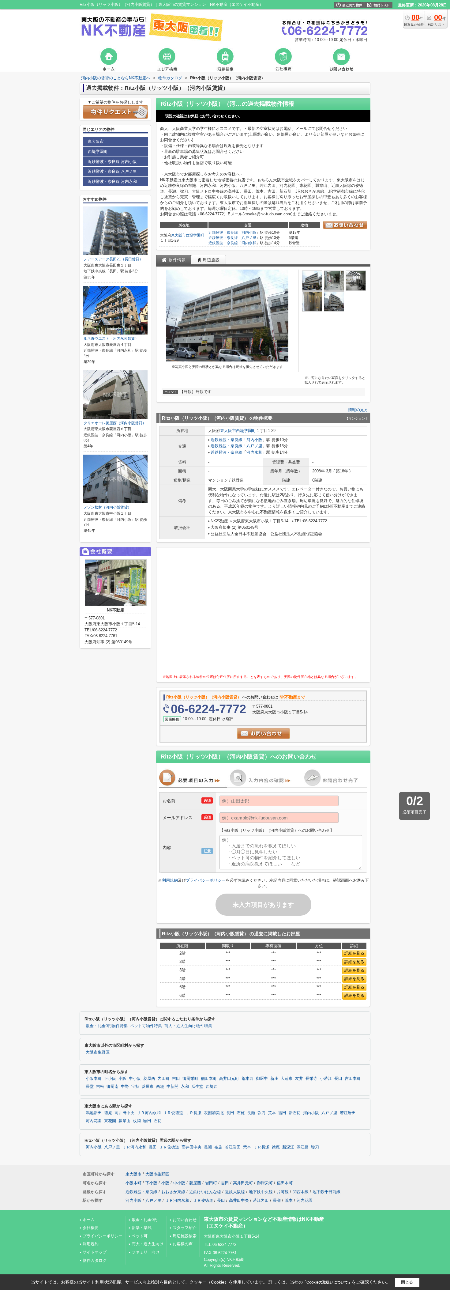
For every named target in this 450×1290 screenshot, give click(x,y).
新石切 (295, 1113)
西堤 (160, 1086)
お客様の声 (183, 1244)
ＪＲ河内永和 (149, 1113)
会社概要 (91, 1227)
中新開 (172, 1086)
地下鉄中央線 (261, 1192)
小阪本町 (94, 1078)
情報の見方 (358, 409)
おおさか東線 (173, 1192)
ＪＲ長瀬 (193, 1113)
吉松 (100, 1086)
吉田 (176, 1078)
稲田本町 (209, 1078)
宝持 (135, 1086)
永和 (185, 1086)
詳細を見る (354, 953)
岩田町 (164, 1078)
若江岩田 (348, 1113)
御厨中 (262, 1078)
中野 (125, 1086)
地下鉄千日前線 (326, 1192)
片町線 (283, 1192)
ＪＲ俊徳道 (173, 1113)
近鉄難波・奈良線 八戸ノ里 (112, 171)
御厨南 (112, 1086)
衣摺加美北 (214, 1113)
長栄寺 (311, 1078)
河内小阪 (249, 232)
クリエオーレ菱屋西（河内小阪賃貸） (115, 423)
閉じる (407, 1282)
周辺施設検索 (185, 1236)
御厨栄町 (190, 1078)
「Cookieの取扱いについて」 (327, 1282)
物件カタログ (95, 1260)
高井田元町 (229, 1078)
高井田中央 (124, 1113)
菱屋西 (149, 1078)
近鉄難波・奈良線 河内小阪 (112, 161)
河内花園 (94, 1121)
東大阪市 (178, 235)
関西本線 (301, 1192)
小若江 (326, 1078)
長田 (338, 1078)
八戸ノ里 (249, 238)
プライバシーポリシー (206, 880)
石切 (158, 1121)
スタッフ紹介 (185, 1227)
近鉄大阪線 (235, 1192)
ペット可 (140, 1236)
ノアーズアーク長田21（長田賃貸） (113, 259)
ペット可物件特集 (146, 1026)
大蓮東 (287, 1078)
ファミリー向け (145, 1252)
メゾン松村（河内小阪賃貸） (107, 507)
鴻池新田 (94, 1113)
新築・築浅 (142, 1227)
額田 (147, 1121)
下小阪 (110, 1078)
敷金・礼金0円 (145, 1219)
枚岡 (137, 1121)
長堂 (90, 1086)
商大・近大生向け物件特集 (188, 1026)
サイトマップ (95, 1252)
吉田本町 (353, 1078)
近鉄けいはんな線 (205, 1192)
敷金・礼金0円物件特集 (107, 1026)
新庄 (274, 1078)
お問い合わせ (185, 1219)
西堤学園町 (195, 235)
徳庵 (108, 1113)
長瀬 (251, 1113)
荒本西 (247, 1078)
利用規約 (170, 880)
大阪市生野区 (98, 1052)
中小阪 (135, 1078)
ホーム (89, 1219)
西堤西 (212, 1086)
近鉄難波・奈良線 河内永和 (112, 181)
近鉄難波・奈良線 (223, 232)
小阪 (122, 1078)
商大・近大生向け (147, 1244)
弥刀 (261, 1113)
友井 (299, 1078)
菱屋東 (148, 1086)
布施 (241, 1113)
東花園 (110, 1121)
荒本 (272, 1113)
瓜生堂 (197, 1086)
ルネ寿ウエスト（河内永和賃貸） (111, 338)
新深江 (288, 1147)
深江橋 (303, 1147)
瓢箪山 (124, 1121)
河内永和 (249, 243)
